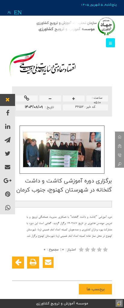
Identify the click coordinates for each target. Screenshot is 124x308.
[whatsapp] (7, 207)
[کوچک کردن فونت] (50, 98)
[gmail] (7, 167)
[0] (94, 249)
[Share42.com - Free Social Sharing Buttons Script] (70, 272)
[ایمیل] (119, 145)
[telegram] (7, 140)
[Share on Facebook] (106, 272)
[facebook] (7, 113)
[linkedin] (7, 126)
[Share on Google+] (97, 272)
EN (18, 13)
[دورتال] (119, 303)
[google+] (7, 180)
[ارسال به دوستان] (48, 262)
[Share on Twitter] (79, 272)
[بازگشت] (18, 263)
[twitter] (7, 153)
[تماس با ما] (119, 154)
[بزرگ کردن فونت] (73, 98)
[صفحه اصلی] (119, 136)
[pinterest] (7, 194)
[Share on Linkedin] (88, 272)
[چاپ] (33, 263)
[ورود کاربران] (9, 12)
